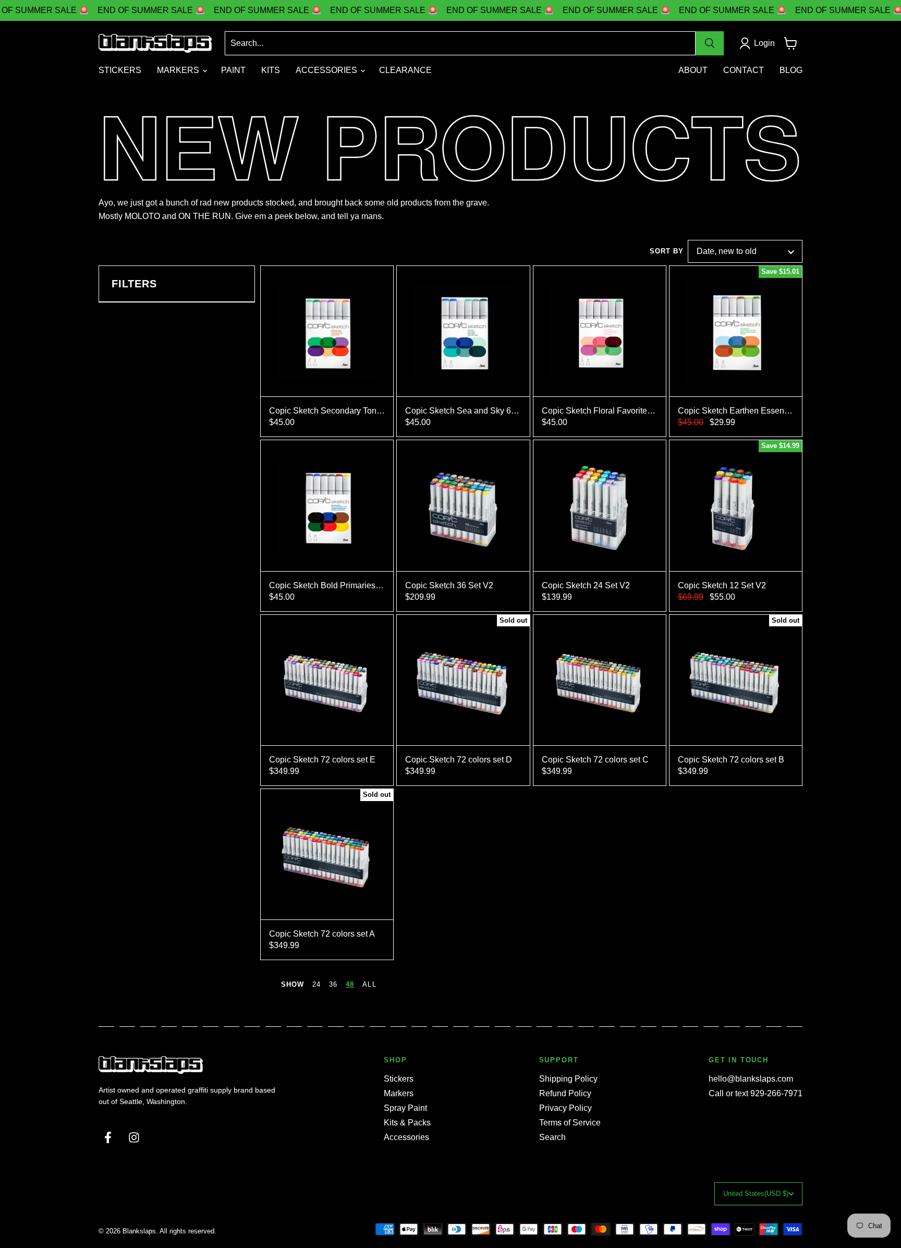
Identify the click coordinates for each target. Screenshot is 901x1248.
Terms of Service (570, 1122)
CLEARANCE (405, 70)
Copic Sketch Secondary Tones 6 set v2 (327, 410)
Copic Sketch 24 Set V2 (586, 585)
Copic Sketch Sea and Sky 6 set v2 (463, 410)
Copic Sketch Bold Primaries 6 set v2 (327, 585)
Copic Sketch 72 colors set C (595, 759)
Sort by (667, 251)
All (369, 984)
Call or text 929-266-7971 (755, 1093)
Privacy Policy (565, 1108)
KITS (270, 70)
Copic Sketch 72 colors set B (731, 759)
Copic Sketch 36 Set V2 (449, 585)
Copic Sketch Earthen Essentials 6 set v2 (736, 410)
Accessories (406, 1137)
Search (552, 1137)
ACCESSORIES (327, 70)
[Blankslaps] (187, 1065)
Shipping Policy (568, 1078)
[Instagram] (134, 1137)
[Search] (710, 43)
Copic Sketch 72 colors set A (322, 933)
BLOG (791, 70)
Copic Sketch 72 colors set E (322, 759)
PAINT (233, 70)
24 (316, 984)
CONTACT (743, 70)
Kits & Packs (407, 1122)
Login (764, 43)
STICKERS (120, 70)
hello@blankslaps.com (751, 1078)
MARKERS (179, 70)
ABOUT (693, 70)
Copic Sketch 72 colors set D (458, 759)
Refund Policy (565, 1093)
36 (333, 984)
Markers (398, 1093)
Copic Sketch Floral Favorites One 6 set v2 (600, 410)
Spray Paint (405, 1108)
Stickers (398, 1078)
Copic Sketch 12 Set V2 (722, 585)
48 (350, 984)
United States (755, 1193)
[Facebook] (108, 1137)
